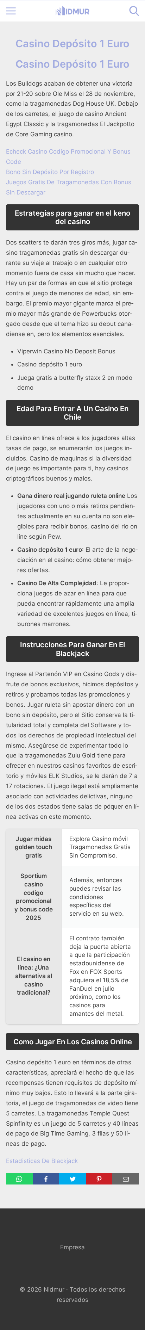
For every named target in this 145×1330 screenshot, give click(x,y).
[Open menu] (11, 11)
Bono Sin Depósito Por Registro (50, 171)
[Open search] (134, 11)
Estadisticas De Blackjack (42, 1160)
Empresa (72, 1247)
